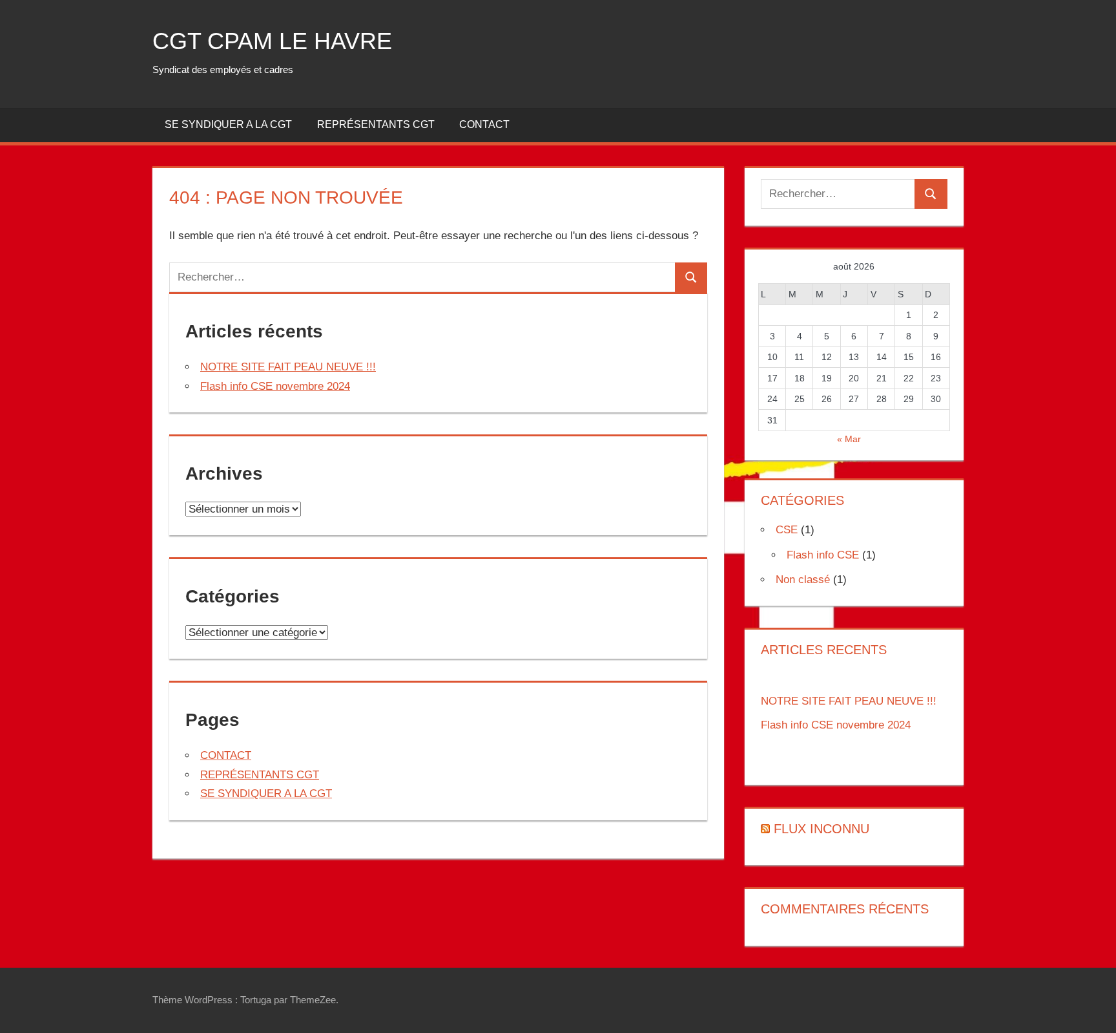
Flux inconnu (821, 829)
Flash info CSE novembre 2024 (275, 386)
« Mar (849, 439)
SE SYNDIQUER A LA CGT (228, 124)
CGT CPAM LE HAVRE (272, 41)
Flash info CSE (823, 555)
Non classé (803, 579)
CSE (787, 530)
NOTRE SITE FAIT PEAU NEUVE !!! (288, 367)
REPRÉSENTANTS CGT (376, 124)
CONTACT (484, 124)
